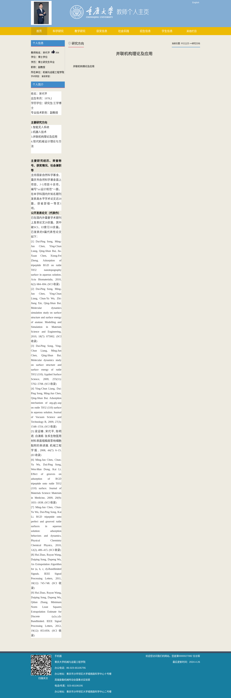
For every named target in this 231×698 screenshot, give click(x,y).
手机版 (58, 656)
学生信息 (167, 31)
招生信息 (145, 31)
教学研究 (80, 31)
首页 (39, 31)
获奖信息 (101, 31)
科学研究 (58, 31)
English (195, 2)
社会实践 (123, 31)
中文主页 (185, 43)
